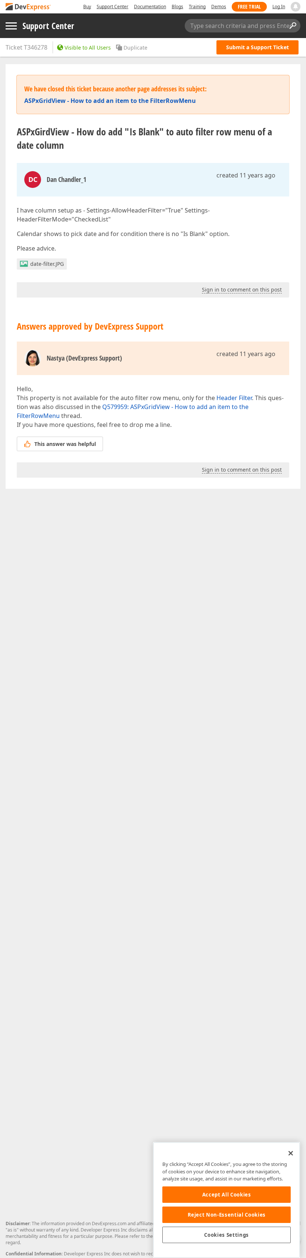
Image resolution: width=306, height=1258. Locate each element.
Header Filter (234, 398)
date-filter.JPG (47, 263)
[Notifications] (295, 7)
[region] (226, 1200)
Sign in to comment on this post (242, 289)
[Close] (290, 1153)
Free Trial (249, 6)
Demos (218, 6)
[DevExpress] (28, 7)
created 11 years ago (245, 175)
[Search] (292, 25)
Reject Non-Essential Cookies (227, 1214)
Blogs (177, 6)
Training (197, 6)
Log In (278, 6)
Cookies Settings (226, 1235)
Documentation (150, 6)
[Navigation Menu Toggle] (11, 26)
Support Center (112, 6)
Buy (87, 6)
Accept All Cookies (226, 1194)
